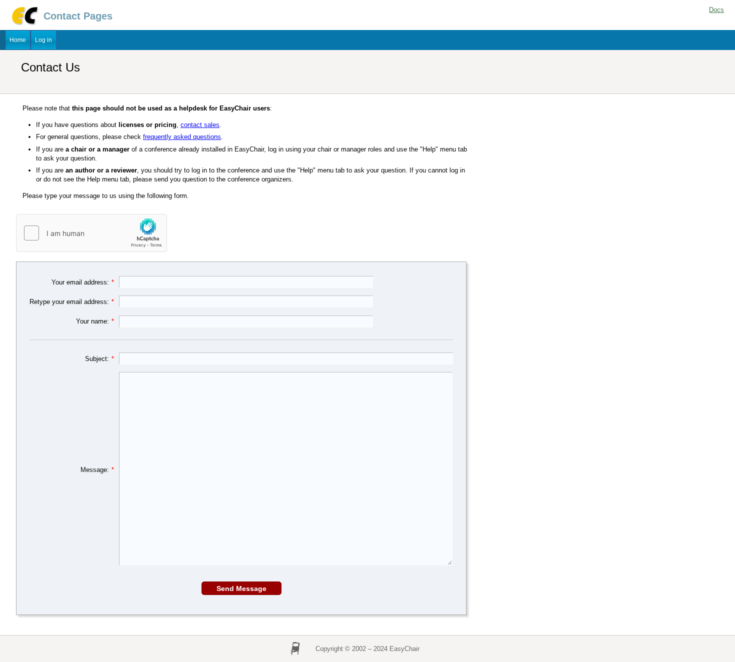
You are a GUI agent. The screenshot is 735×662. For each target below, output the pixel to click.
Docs (716, 10)
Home (18, 40)
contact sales (200, 124)
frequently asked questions (182, 136)
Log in (43, 40)
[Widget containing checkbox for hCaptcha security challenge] (92, 233)
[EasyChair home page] (24, 24)
